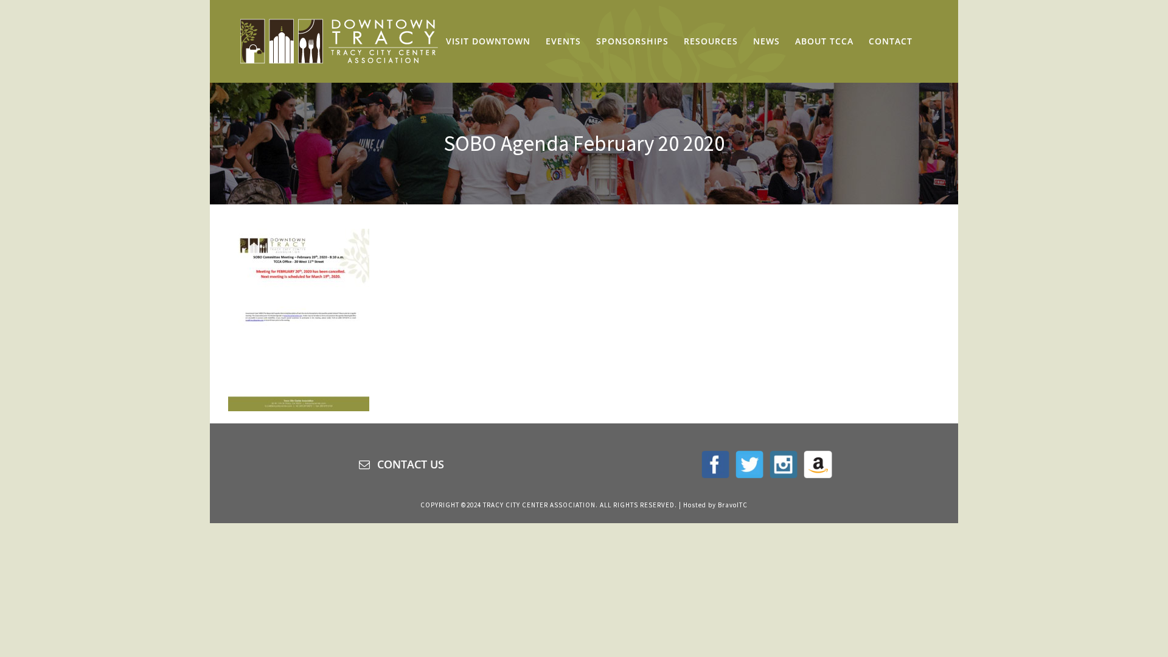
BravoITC (733, 505)
